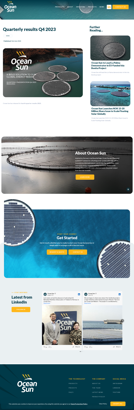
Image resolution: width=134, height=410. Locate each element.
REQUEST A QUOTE (57, 252)
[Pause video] (128, 189)
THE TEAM (96, 388)
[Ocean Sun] (10, 11)
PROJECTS (73, 388)
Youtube (116, 392)
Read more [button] (47, 303)
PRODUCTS (73, 383)
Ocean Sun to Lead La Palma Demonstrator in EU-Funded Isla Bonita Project (107, 65)
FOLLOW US (21, 309)
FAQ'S (71, 392)
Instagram (117, 383)
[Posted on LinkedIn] (79, 294)
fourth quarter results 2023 (31, 103)
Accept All (117, 404)
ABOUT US (96, 383)
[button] (42, 320)
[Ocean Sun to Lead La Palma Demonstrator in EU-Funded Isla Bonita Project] (110, 48)
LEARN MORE (85, 177)
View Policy (103, 404)
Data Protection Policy (79, 404)
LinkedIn (116, 388)
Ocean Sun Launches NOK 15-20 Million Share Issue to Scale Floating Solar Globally (109, 111)
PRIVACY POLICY (98, 396)
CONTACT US (120, 7)
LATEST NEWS (97, 392)
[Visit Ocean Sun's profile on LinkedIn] (45, 294)
